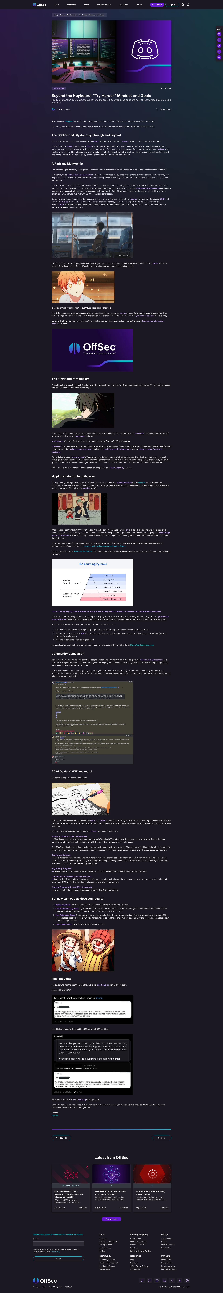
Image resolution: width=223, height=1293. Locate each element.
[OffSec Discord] (187, 1280)
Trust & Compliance (55, 1287)
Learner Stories (105, 1269)
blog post (69, 121)
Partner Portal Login (168, 1269)
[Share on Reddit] (219, 51)
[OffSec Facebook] (172, 1280)
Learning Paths (105, 1248)
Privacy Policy (55, 1252)
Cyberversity (135, 1269)
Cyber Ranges (135, 1238)
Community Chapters (107, 1260)
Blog (56, 15)
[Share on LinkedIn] (219, 40)
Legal (44, 1287)
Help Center (165, 1248)
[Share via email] (219, 34)
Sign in (172, 5)
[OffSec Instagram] (149, 1280)
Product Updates (167, 1245)
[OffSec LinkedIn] (164, 1280)
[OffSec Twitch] (142, 1280)
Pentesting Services (137, 1245)
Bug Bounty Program (107, 1266)
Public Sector (166, 1260)
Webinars (133, 1263)
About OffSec (166, 1238)
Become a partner (168, 1266)
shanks (55, 1115)
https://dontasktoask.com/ (142, 645)
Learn (57, 5)
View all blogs (111, 1219)
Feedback (36, 1287)
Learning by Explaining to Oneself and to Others (104, 546)
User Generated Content (108, 1263)
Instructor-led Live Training (140, 1251)
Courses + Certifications (108, 1242)
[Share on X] (219, 46)
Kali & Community (104, 5)
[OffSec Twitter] (179, 1280)
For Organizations (139, 1234)
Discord (142, 482)
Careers (164, 1242)
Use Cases (134, 1248)
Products (102, 1238)
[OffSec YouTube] (157, 1280)
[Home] (45, 1281)
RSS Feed (68, 1287)
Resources (124, 5)
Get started (157, 5)
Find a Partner (166, 1263)
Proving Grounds (105, 1245)
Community (105, 1256)
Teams (86, 5)
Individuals (71, 5)
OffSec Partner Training (139, 1266)
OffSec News (59, 88)
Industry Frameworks (138, 1242)
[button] (111, 235)
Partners (165, 1256)
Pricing (139, 5)
